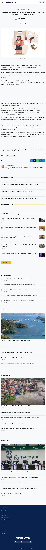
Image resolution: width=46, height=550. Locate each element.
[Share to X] (34, 160)
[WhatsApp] (30, 542)
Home (17, 9)
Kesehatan (7, 155)
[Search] (40, 2)
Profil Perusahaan (5, 517)
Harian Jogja (23, 149)
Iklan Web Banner (5, 519)
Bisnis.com (3, 531)
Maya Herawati (9, 165)
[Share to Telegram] (43, 160)
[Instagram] (21, 542)
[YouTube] (24, 542)
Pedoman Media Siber (6, 513)
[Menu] (2, 2)
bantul (13, 155)
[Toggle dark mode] (43, 2)
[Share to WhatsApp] (37, 160)
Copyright (3, 515)
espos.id (3, 528)
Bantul (27, 65)
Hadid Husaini (21, 18)
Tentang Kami (4, 510)
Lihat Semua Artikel (6, 262)
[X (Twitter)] (18, 542)
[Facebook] (15, 542)
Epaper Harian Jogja (13, 150)
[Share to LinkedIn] (40, 160)
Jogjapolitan (23, 9)
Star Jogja (3, 533)
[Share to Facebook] (31, 160)
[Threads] (27, 542)
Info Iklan (3, 522)
